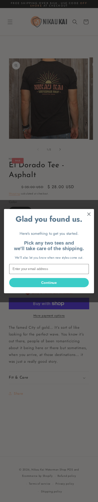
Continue (49, 283)
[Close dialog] (88, 214)
